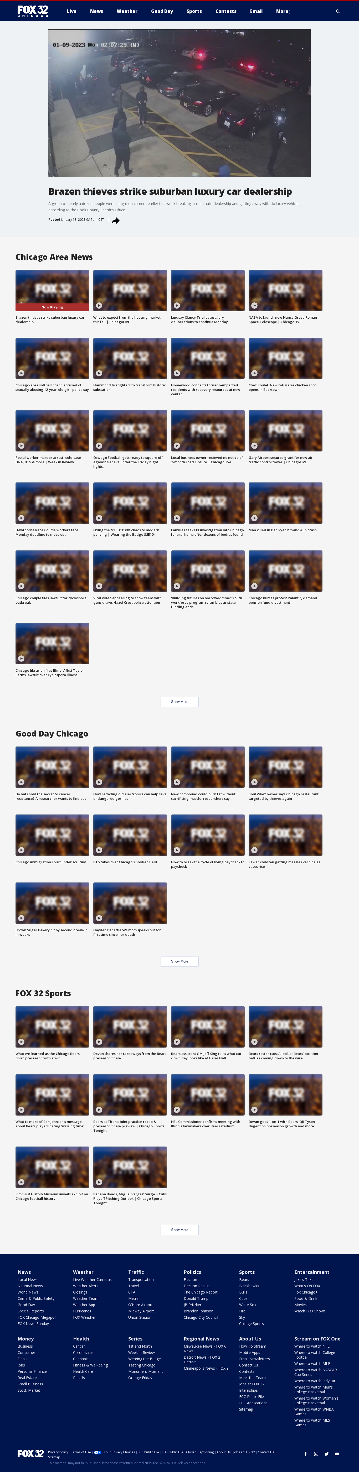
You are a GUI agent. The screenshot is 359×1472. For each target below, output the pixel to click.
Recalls (79, 1377)
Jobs (21, 1365)
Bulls (243, 1292)
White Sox (247, 1304)
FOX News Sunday (33, 1323)
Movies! (300, 1304)
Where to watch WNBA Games (314, 1411)
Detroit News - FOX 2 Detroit (202, 1359)
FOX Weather (84, 1317)
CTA (131, 1292)
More (282, 11)
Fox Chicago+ (306, 1292)
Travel (133, 1285)
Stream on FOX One (317, 1339)
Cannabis (81, 1358)
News (24, 1272)
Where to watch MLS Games (312, 1422)
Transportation (141, 1279)
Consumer (26, 1352)
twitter (326, 1454)
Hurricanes (82, 1310)
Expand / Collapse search (338, 11)
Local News (28, 1279)
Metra (133, 1298)
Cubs (243, 1298)
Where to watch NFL (312, 1346)
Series (135, 1339)
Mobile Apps (249, 1352)
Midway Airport (141, 1310)
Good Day (26, 1304)
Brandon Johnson (198, 1310)
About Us (250, 1339)
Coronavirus (83, 1352)
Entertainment (312, 1272)
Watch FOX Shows (310, 1310)
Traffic (136, 1272)
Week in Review (141, 1352)
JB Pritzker (192, 1304)
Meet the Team (252, 1377)
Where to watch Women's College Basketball (316, 1400)
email (337, 1454)
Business (25, 1346)
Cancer (79, 1346)
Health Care (83, 1371)
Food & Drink (305, 1298)
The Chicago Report (201, 1292)
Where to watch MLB (312, 1363)
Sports (247, 1272)
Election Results (197, 1285)
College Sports (251, 1323)
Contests (246, 1371)
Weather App (84, 1304)
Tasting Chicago (142, 1365)
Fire (242, 1310)
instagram (316, 1454)
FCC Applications (253, 1402)
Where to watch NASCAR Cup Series (315, 1372)
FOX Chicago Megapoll (37, 1317)
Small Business (30, 1383)
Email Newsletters (254, 1358)
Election (190, 1279)
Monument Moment (145, 1371)
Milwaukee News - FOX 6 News (205, 1348)
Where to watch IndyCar (314, 1380)
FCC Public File (251, 1396)
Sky (242, 1317)
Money (26, 1339)
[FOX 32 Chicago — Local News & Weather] (35, 11)
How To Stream (252, 1346)
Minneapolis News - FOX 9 (206, 1368)
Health (81, 1339)
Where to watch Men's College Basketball (313, 1389)
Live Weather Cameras (92, 1279)
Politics (192, 1272)
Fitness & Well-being (90, 1365)
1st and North (140, 1346)
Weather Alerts (85, 1285)
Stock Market (29, 1390)
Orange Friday (140, 1377)
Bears (244, 1279)
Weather (83, 1272)
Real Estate (27, 1377)
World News (28, 1292)
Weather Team (86, 1298)
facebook (305, 1454)
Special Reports (31, 1310)
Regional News (201, 1339)
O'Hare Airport (140, 1304)
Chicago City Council (201, 1317)
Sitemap (246, 1409)
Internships (248, 1390)
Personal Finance (32, 1371)
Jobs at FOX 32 (251, 1383)
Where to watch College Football (314, 1355)
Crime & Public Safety (36, 1298)
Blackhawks (249, 1285)
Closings (80, 1292)
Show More (179, 702)
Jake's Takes (304, 1279)
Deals (22, 1358)
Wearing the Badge (144, 1358)
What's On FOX (307, 1285)
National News (30, 1285)
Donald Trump (196, 1298)
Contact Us (248, 1365)
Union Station (139, 1317)
